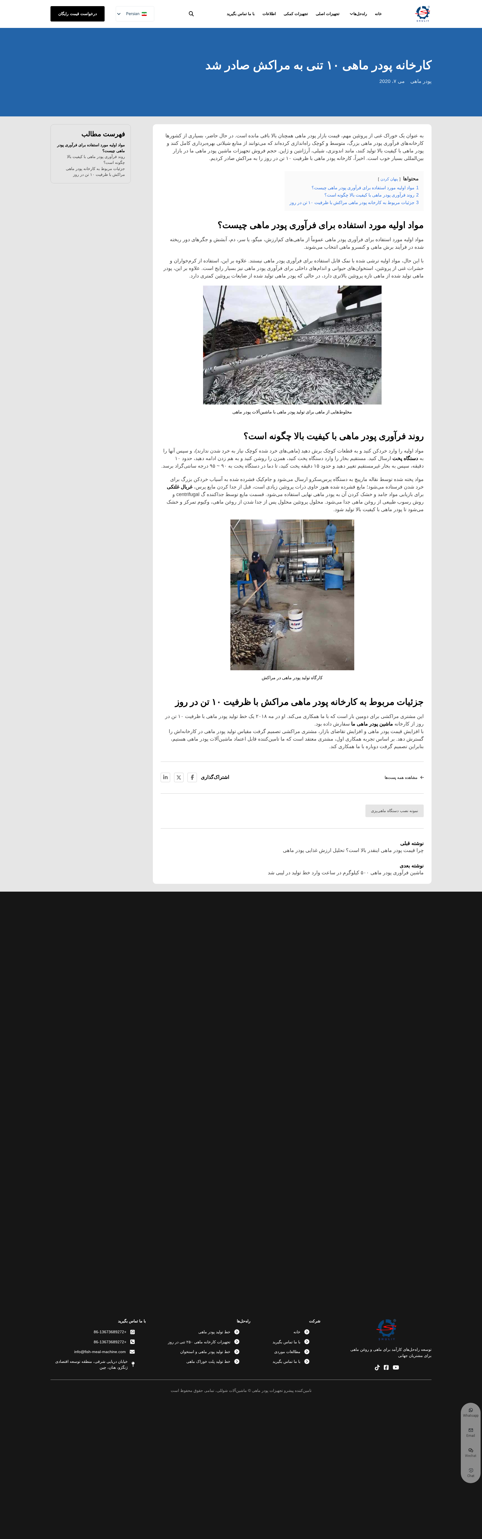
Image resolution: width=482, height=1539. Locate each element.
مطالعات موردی (287, 1351)
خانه (378, 13)
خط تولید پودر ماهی (214, 1332)
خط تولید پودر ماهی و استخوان (205, 1351)
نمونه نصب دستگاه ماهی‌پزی (394, 810)
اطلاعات (269, 13)
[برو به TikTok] (377, 1368)
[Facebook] (192, 777)
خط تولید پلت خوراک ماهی (208, 1361)
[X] (179, 777)
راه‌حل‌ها (360, 13)
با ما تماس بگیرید (241, 13)
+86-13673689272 (110, 1332)
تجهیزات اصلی (327, 13)
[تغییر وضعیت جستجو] (191, 13)
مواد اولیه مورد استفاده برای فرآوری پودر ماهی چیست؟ (91, 148)
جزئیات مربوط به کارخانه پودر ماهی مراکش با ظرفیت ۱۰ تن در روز (95, 171)
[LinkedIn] (165, 777)
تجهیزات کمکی (296, 13)
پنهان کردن (389, 179)
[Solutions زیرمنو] (351, 14)
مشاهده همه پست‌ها (401, 777)
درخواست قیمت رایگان (77, 13)
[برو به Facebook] (386, 1368)
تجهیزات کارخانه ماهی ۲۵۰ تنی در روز (199, 1342)
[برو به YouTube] (396, 1368)
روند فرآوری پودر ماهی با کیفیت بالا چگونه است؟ (96, 159)
